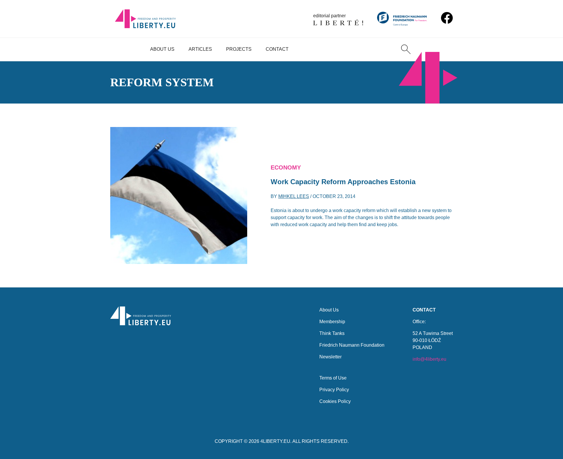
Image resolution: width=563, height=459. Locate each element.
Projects (239, 49)
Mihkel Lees (293, 196)
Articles (200, 49)
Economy (286, 167)
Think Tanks (332, 333)
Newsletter (330, 356)
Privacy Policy (334, 389)
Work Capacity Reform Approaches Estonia (343, 182)
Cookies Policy (335, 401)
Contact (277, 49)
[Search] (406, 49)
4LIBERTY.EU (275, 441)
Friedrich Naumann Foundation (351, 345)
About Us (162, 49)
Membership (332, 321)
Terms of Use (333, 377)
